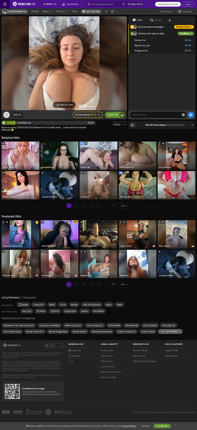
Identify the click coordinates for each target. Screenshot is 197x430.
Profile (34, 11)
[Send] (191, 115)
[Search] (123, 4)
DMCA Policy (107, 361)
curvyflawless (10, 297)
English (52, 345)
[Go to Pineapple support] (48, 412)
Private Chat (183, 27)
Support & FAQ (171, 350)
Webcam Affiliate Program (144, 361)
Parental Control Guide (111, 372)
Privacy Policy (107, 350)
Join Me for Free (64, 105)
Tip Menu (184, 33)
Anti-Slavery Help (108, 377)
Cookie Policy (129, 426)
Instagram (76, 356)
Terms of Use (107, 356)
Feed (74, 11)
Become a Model (140, 350)
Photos (62, 11)
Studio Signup (139, 356)
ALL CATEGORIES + (170, 331)
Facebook (76, 350)
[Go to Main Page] (25, 4)
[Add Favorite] (6, 115)
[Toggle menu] (5, 4)
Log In (188, 4)
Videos (47, 11)
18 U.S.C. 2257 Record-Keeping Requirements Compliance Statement (164, 412)
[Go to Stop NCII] (63, 412)
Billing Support (171, 356)
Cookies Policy (107, 367)
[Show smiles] (183, 115)
